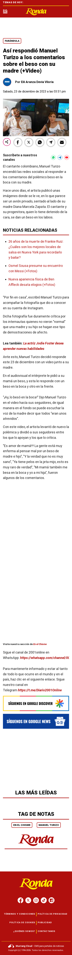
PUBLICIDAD (45, 922)
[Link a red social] (20, 900)
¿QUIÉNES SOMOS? (24, 931)
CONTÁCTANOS (46, 931)
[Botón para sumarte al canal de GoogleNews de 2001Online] (36, 721)
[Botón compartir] (7, 142)
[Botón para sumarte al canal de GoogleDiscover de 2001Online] (36, 703)
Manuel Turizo (49, 825)
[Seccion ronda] (36, 846)
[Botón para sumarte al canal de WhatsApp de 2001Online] (53, 157)
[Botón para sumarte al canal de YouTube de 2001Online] (66, 157)
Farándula (12, 40)
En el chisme (21, 825)
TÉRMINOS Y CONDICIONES (19, 914)
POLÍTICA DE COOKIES (22, 922)
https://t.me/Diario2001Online (40, 690)
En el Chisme (40, 644)
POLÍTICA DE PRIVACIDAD (52, 914)
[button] (18, 142)
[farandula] (36, 11)
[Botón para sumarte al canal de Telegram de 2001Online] (60, 157)
